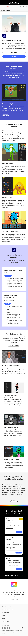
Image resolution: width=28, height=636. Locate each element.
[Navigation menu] (2, 7)
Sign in (24, 6)
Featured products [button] (5, 621)
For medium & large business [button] (7, 609)
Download (5, 115)
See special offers (14, 2)
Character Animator (5, 10)
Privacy (16, 630)
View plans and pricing (14, 599)
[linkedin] (9, 628)
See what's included (9, 528)
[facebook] (2, 628)
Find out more (14, 500)
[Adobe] (6, 7)
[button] (20, 7)
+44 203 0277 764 (19, 575)
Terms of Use (20, 630)
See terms (8, 548)
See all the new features (14, 345)
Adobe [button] (3, 618)
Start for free (14, 52)
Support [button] (3, 615)
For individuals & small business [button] (8, 606)
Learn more (12, 548)
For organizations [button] (5, 612)
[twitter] (7, 628)
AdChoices (5, 633)
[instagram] (5, 628)
